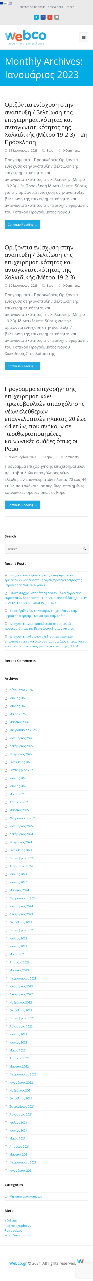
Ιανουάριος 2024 (21, 906)
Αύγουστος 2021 (21, 1114)
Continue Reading (22, 224)
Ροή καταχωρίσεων (18, 1226)
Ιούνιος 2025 (18, 786)
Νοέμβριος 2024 (21, 842)
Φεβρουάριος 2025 (23, 818)
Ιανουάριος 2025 (21, 826)
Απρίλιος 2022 (20, 1058)
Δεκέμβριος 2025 (21, 746)
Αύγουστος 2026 (21, 690)
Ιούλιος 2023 (18, 938)
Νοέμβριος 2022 (21, 1002)
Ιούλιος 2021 (18, 1123)
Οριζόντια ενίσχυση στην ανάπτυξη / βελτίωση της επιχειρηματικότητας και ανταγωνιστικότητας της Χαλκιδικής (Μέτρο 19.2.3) (40, 262)
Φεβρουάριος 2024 (23, 898)
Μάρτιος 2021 (19, 1154)
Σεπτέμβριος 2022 (22, 1018)
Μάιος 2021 (18, 1138)
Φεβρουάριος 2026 (23, 730)
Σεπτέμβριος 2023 (22, 930)
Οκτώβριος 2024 (21, 850)
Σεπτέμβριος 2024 (22, 858)
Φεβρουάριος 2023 (23, 978)
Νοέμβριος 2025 (21, 754)
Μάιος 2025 (18, 794)
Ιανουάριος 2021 (21, 1171)
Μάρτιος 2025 (19, 810)
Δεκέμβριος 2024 (21, 834)
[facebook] (43, 16)
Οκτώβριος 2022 (21, 1010)
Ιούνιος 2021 (18, 1130)
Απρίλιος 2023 (20, 962)
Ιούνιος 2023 (18, 946)
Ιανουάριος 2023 (21, 986)
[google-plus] (49, 16)
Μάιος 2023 (18, 954)
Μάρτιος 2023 (19, 970)
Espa (50, 150)
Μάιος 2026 (18, 714)
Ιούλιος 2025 (18, 778)
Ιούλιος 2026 (18, 698)
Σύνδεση (11, 1221)
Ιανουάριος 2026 (21, 738)
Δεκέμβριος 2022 (21, 994)
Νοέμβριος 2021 (21, 1090)
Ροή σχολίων (13, 1230)
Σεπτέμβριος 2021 (22, 1106)
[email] (56, 16)
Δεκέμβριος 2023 (21, 914)
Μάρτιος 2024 (19, 890)
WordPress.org (15, 1235)
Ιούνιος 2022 (18, 1042)
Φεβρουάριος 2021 (23, 1162)
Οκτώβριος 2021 (21, 1098)
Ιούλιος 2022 (18, 1034)
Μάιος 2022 (18, 1050)
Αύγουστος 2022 (21, 1026)
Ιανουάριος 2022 (21, 1082)
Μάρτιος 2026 (19, 722)
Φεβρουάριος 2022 (23, 1074)
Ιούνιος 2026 (18, 706)
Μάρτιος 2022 (19, 1066)
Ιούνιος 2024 (18, 882)
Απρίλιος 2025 (20, 802)
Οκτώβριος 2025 (21, 762)
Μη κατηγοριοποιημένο (26, 1196)
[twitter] (36, 16)
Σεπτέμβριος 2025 (22, 770)
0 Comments (71, 150)
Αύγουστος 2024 (21, 866)
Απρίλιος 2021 (20, 1147)
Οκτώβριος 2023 (21, 922)
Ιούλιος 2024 (18, 874)
